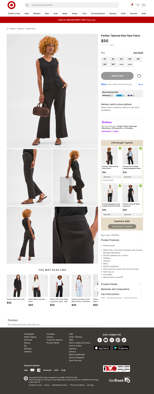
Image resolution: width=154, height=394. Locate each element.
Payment (73, 349)
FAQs (71, 340)
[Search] (27, 5)
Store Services (75, 360)
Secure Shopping (76, 357)
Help (71, 334)
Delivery (72, 351)
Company (50, 334)
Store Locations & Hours (79, 343)
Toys (84, 13)
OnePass (27, 351)
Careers (49, 337)
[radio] (104, 59)
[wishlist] (138, 5)
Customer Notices (54, 340)
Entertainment (98, 13)
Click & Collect (75, 346)
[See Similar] (24, 277)
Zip (25, 346)
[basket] (143, 5)
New (27, 13)
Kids (56, 13)
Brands (133, 13)
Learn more (106, 131)
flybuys (27, 343)
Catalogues (29, 334)
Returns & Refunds (77, 354)
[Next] (97, 288)
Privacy (47, 385)
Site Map (90, 385)
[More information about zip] (133, 95)
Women (37, 13)
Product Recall (52, 343)
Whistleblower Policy (59, 385)
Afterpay (28, 349)
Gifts (123, 13)
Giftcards (28, 340)
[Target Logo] (11, 5)
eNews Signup (30, 337)
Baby (65, 13)
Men (47, 13)
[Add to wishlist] (139, 76)
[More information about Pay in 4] (124, 95)
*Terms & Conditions (77, 385)
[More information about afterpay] (112, 95)
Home (74, 13)
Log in (116, 131)
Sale (144, 13)
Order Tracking (75, 337)
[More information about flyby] (130, 84)
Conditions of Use (35, 385)
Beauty (113, 13)
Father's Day (14, 13)
